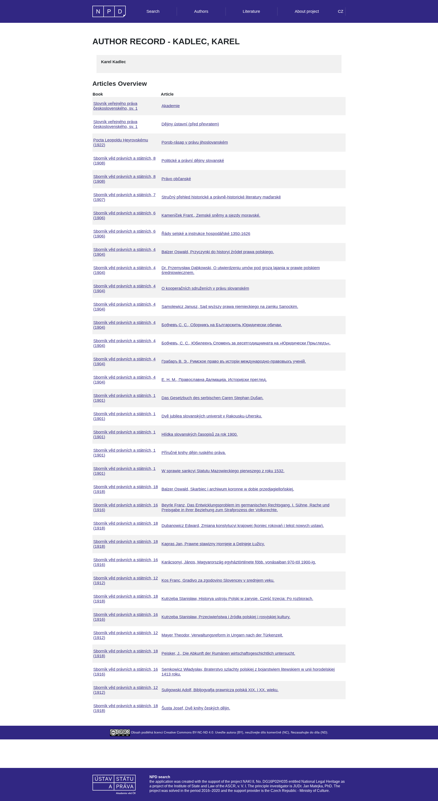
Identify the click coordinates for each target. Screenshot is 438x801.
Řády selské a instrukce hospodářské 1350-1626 (206, 233)
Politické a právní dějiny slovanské (193, 160)
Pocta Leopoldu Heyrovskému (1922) (120, 142)
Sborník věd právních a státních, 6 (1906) (124, 215)
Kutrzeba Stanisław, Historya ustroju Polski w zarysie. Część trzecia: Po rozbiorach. (237, 598)
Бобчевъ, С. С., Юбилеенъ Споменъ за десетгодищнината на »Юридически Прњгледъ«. (246, 343)
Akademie (171, 106)
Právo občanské (176, 179)
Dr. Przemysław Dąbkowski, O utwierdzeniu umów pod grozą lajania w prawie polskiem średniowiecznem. (241, 270)
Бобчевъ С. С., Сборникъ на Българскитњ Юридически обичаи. (222, 325)
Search (152, 11)
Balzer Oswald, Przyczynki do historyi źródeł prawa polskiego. (218, 252)
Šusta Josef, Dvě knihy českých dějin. (196, 708)
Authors (201, 11)
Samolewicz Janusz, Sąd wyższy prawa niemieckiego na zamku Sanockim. (230, 306)
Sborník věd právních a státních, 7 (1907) (124, 197)
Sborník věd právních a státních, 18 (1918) (125, 489)
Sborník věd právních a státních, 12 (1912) (125, 580)
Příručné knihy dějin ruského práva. (194, 452)
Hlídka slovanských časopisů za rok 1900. (200, 434)
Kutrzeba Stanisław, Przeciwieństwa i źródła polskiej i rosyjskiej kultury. (226, 617)
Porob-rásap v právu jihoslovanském (195, 142)
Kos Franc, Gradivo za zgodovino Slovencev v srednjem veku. (218, 580)
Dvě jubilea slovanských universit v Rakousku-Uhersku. (212, 416)
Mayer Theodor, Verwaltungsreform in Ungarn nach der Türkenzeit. (222, 635)
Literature (251, 11)
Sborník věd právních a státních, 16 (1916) (125, 507)
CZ (340, 11)
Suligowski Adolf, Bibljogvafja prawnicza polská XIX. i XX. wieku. (220, 690)
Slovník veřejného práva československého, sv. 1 (115, 106)
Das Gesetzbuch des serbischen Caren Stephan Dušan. (212, 398)
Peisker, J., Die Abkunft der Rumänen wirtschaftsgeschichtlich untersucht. (228, 653)
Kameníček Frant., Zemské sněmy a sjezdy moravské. (211, 215)
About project (307, 11)
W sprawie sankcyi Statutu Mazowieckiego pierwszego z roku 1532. (223, 471)
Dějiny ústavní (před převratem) (190, 124)
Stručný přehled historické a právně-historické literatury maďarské (221, 197)
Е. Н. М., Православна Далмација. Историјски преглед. (214, 379)
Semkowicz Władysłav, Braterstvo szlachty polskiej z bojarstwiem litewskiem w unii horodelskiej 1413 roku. (248, 671)
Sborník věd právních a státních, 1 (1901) (124, 398)
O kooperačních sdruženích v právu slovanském (205, 288)
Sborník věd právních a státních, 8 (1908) (124, 160)
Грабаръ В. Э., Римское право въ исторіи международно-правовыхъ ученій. (234, 361)
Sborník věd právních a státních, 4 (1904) (124, 252)
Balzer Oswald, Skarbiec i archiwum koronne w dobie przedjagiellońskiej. (228, 489)
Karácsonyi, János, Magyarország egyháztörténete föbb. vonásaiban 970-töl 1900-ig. (239, 562)
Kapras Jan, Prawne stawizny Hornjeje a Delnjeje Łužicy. (213, 544)
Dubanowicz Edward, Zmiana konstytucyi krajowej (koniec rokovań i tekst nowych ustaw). (243, 525)
